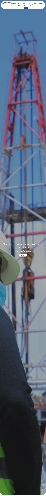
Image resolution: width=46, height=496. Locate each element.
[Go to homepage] (6, 3)
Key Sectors (24, 4)
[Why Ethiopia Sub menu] (21, 4)
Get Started (30, 4)
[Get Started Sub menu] (32, 4)
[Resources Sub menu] (42, 3)
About (35, 3)
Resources (40, 3)
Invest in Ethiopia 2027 (13, 4)
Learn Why (23, 255)
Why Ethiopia (19, 4)
